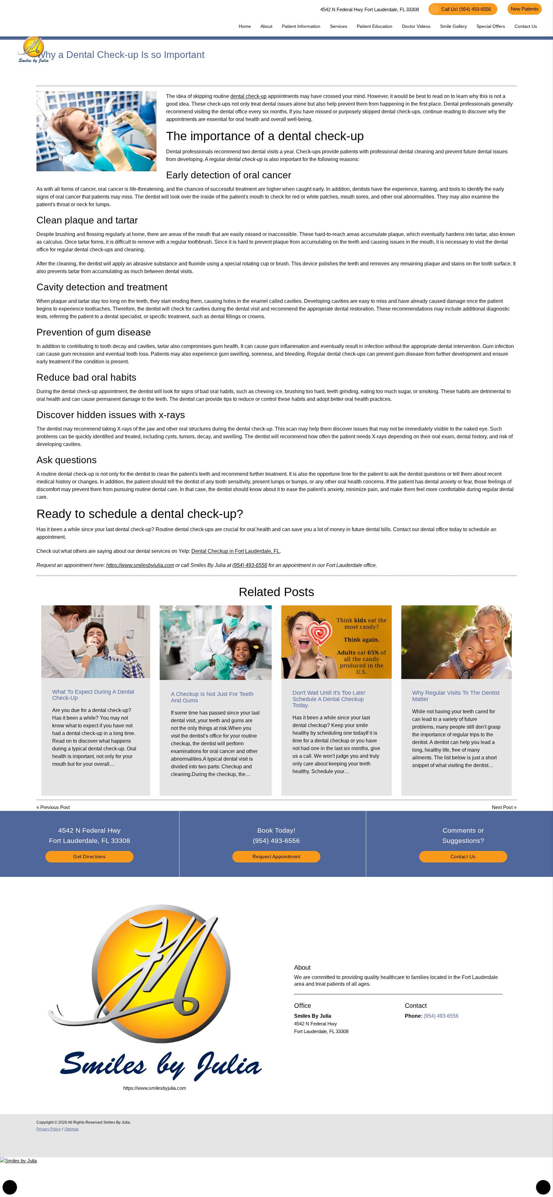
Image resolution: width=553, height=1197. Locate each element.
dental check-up (248, 96)
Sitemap (71, 1129)
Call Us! (466, 9)
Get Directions (89, 856)
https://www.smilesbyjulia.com (140, 565)
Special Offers (491, 26)
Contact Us (526, 26)
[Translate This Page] (543, 1187)
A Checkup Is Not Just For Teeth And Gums (212, 697)
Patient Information (301, 26)
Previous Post (55, 807)
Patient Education (374, 26)
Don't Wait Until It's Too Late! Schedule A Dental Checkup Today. (329, 699)
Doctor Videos (416, 26)
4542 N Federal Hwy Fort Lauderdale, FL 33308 (368, 9)
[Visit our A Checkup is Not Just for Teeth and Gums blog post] (216, 642)
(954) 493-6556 (249, 565)
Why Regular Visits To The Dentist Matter (456, 696)
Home (245, 26)
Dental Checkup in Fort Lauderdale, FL (235, 551)
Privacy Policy (48, 1129)
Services (338, 26)
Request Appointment (276, 856)
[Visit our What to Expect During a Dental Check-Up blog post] (95, 641)
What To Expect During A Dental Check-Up (93, 695)
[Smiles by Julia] (18, 1160)
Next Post (502, 807)
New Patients (525, 9)
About (266, 26)
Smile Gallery (453, 26)
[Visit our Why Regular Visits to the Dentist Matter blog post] (456, 642)
